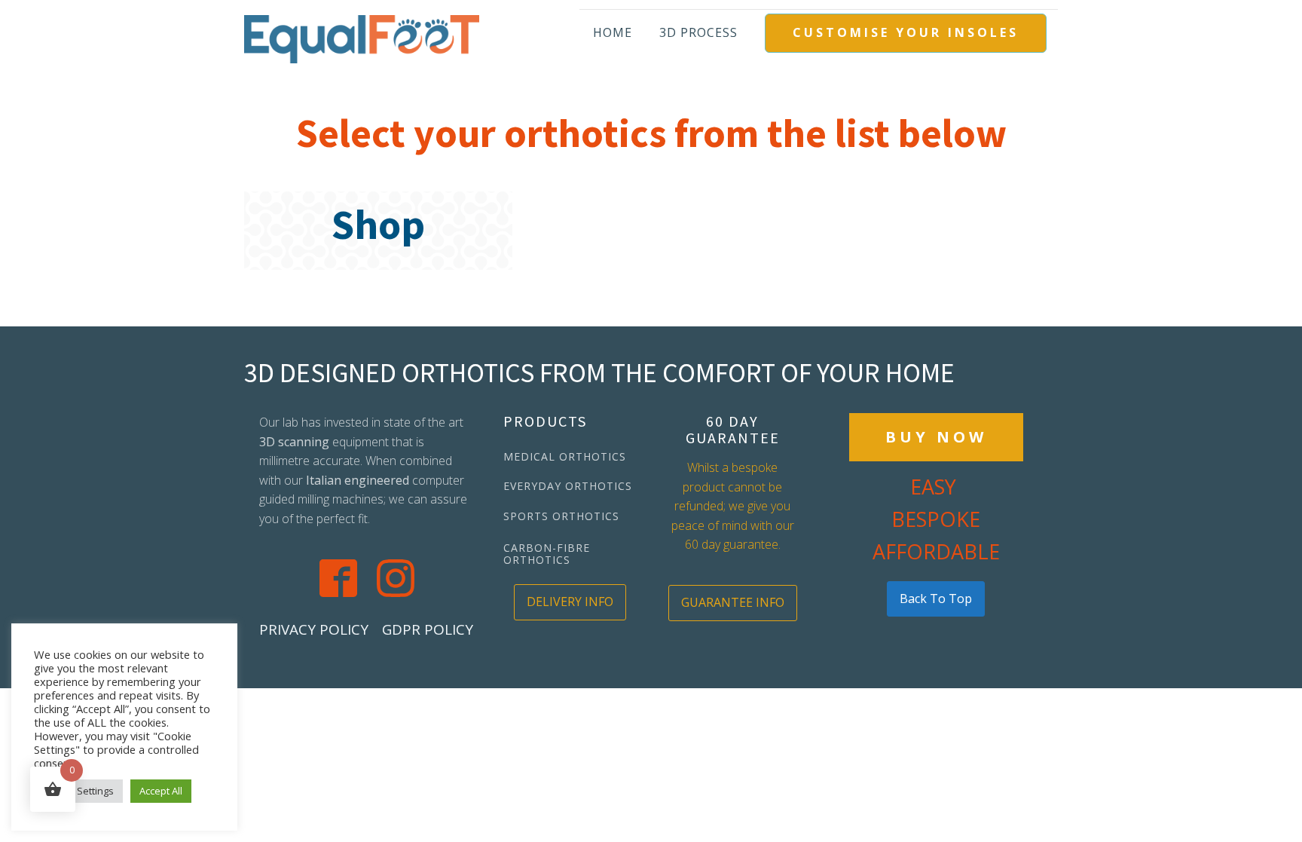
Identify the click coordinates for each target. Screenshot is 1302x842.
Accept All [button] (160, 791)
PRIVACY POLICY (313, 629)
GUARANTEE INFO (732, 602)
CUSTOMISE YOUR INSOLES (906, 32)
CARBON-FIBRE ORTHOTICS (546, 553)
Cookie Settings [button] (78, 791)
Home (612, 32)
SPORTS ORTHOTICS (561, 516)
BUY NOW (936, 437)
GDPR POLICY (427, 629)
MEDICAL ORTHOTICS (564, 456)
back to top (936, 598)
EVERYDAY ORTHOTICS (567, 485)
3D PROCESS (698, 32)
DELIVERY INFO (570, 601)
